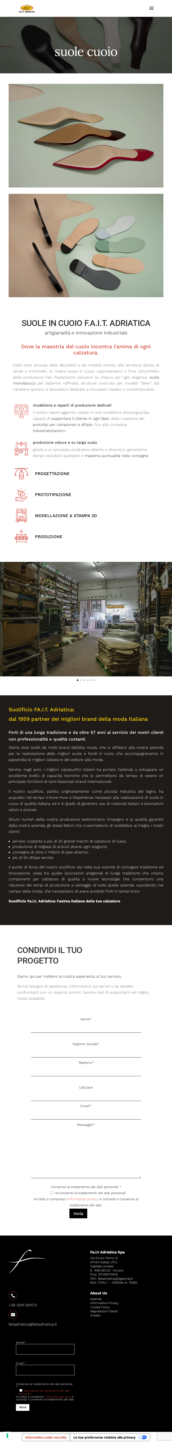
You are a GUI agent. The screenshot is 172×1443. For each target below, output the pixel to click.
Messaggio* (86, 1125)
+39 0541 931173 (23, 1305)
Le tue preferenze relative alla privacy (104, 1437)
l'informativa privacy (82, 1199)
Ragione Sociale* (86, 1044)
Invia (78, 1213)
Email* (86, 1106)
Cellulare (86, 1087)
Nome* (85, 1019)
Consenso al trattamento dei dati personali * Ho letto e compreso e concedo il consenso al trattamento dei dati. (86, 1200)
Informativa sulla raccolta (45, 1437)
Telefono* (86, 1063)
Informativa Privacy (104, 1303)
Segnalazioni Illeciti (104, 1311)
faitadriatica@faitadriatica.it (33, 1324)
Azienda (96, 1299)
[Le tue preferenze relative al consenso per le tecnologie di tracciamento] (7, 1436)
